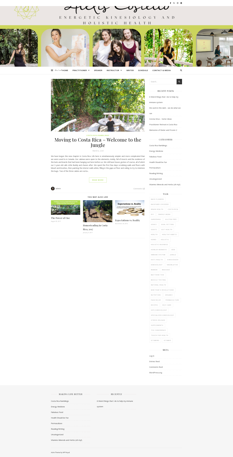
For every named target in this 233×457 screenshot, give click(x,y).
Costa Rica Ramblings (98, 135)
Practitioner (80, 70)
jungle (173, 255)
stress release (158, 320)
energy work (164, 214)
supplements (157, 325)
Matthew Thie (157, 275)
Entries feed (154, 361)
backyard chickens (160, 204)
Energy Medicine (156, 151)
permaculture (172, 300)
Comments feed (156, 367)
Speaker (98, 70)
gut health (166, 229)
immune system (158, 255)
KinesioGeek (173, 260)
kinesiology (156, 265)
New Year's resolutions (162, 290)
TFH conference (158, 330)
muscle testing (158, 280)
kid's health (157, 260)
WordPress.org (155, 372)
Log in (151, 356)
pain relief (156, 300)
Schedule (143, 70)
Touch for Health (159, 335)
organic (169, 295)
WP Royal (66, 452)
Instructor (113, 70)
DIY (152, 214)
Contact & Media (161, 70)
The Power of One (60, 218)
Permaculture (155, 168)
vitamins (155, 340)
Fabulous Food (155, 156)
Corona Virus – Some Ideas (160, 119)
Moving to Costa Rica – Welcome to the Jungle (97, 142)
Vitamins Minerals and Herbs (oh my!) (164, 184)
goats (154, 229)
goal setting (167, 224)
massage (166, 270)
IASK (173, 249)
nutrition (156, 295)
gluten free (171, 219)
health (154, 234)
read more (98, 180)
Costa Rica (173, 209)
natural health (158, 285)
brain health (157, 209)
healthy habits (169, 234)
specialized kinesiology (162, 315)
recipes (154, 305)
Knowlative (172, 265)
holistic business (159, 244)
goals (154, 224)
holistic (165, 239)
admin (58, 188)
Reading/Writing (156, 173)
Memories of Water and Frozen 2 (163, 130)
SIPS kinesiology (159, 310)
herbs (153, 239)
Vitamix (167, 340)
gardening (156, 219)
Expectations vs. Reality (127, 220)
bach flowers (157, 199)
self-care (166, 305)
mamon (154, 270)
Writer (130, 70)
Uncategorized (155, 179)
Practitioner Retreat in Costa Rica (163, 124)
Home (65, 70)
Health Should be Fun (158, 162)
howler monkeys (159, 249)
